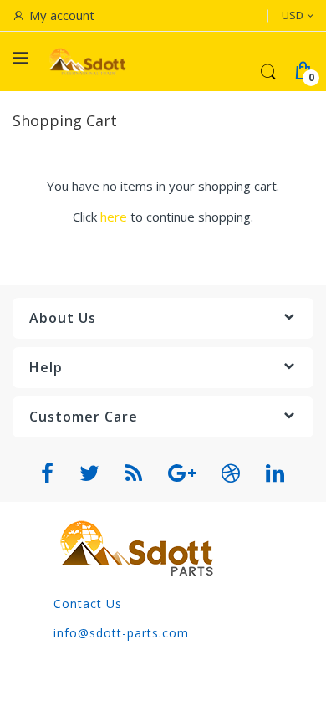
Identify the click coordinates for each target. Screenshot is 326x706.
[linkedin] (275, 473)
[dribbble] (231, 473)
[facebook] (47, 473)
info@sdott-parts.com (121, 633)
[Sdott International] (88, 61)
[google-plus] (182, 473)
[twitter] (89, 473)
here (113, 216)
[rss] (134, 473)
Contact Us (87, 603)
